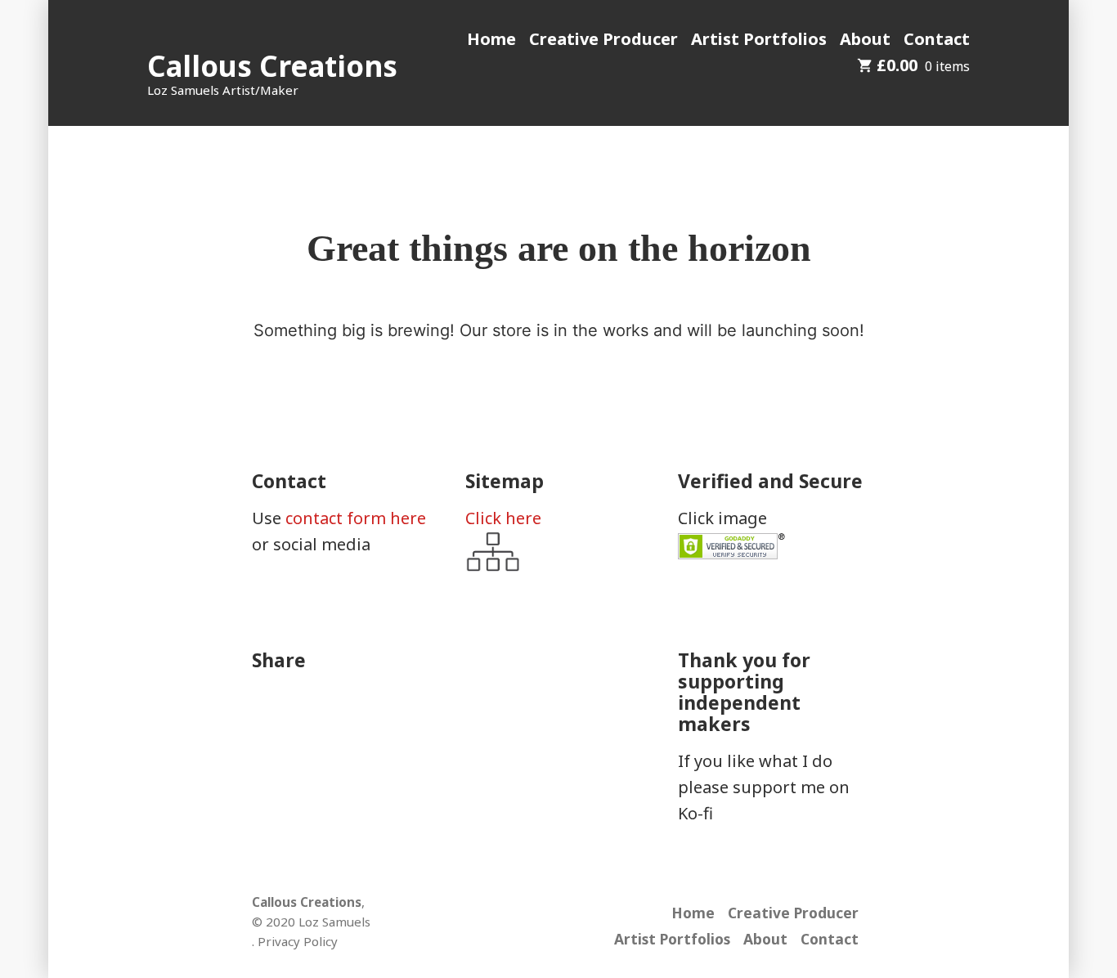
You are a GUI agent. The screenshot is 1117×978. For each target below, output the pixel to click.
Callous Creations (272, 66)
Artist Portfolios (759, 39)
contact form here (355, 518)
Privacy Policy (298, 941)
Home (491, 39)
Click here (503, 518)
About (865, 39)
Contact (937, 39)
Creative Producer (603, 39)
